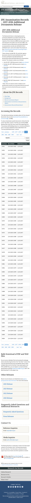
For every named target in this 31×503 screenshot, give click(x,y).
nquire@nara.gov (11, 430)
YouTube (18, 487)
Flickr (22, 487)
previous (7, 132)
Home (2, 12)
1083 (9, 134)
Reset (27, 140)
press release (25, 62)
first (3, 132)
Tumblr (15, 487)
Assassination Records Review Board (14, 105)
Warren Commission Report (12, 100)
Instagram (13, 487)
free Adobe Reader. (17, 456)
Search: (8, 137)
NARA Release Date (22, 143)
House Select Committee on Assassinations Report (15, 102)
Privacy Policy (18, 492)
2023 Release (7, 389)
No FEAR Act (17, 493)
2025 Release (8, 384)
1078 (19, 132)
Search (26, 6)
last (21, 134)
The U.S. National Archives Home (12, 3)
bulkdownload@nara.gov (18, 368)
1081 (3, 134)
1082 (6, 134)
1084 (12, 134)
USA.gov (22, 493)
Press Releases (8, 416)
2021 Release (7, 398)
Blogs (20, 487)
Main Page (7, 96)
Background (8, 98)
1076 (13, 132)
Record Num (11, 143)
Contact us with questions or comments (10, 464)
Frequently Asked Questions (13, 412)
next (18, 134)
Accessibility (12, 492)
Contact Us (6, 492)
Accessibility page (10, 458)
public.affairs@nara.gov (12, 440)
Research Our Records (9, 12)
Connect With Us (15, 484)
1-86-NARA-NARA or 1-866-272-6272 (15, 497)
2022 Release (8, 393)
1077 (16, 132)
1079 (23, 132)
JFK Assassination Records (21, 12)
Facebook (8, 487)
